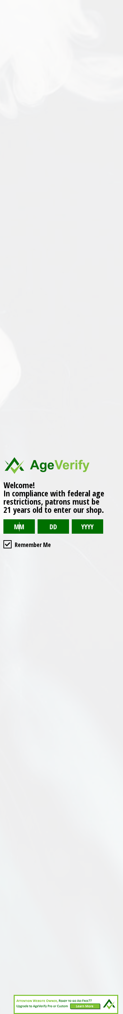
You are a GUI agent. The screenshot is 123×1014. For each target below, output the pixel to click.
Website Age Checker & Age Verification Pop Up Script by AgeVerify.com (114, 1012)
